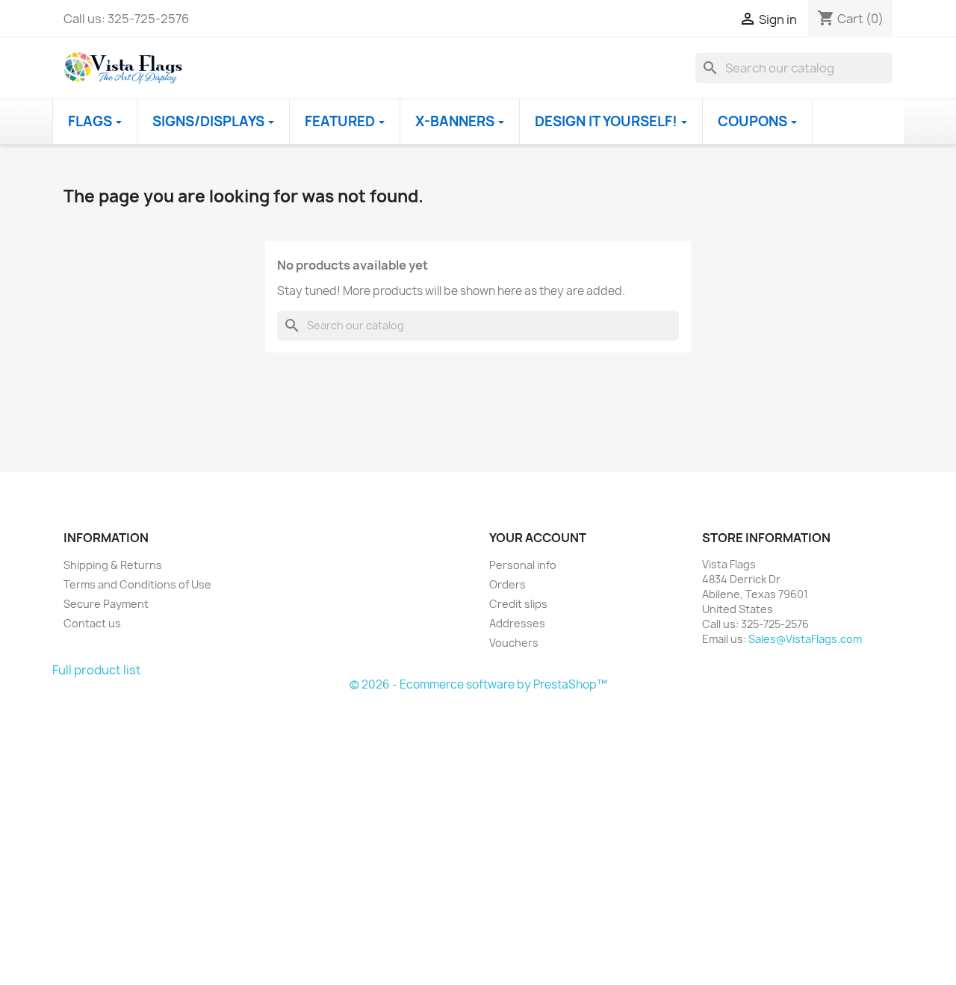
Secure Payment (106, 604)
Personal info (522, 565)
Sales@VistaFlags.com (805, 639)
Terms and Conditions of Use (137, 584)
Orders (507, 584)
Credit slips (518, 604)
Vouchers (513, 643)
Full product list (96, 670)
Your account (537, 537)
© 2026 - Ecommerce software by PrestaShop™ (478, 684)
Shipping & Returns (112, 565)
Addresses (517, 623)
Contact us (92, 623)
